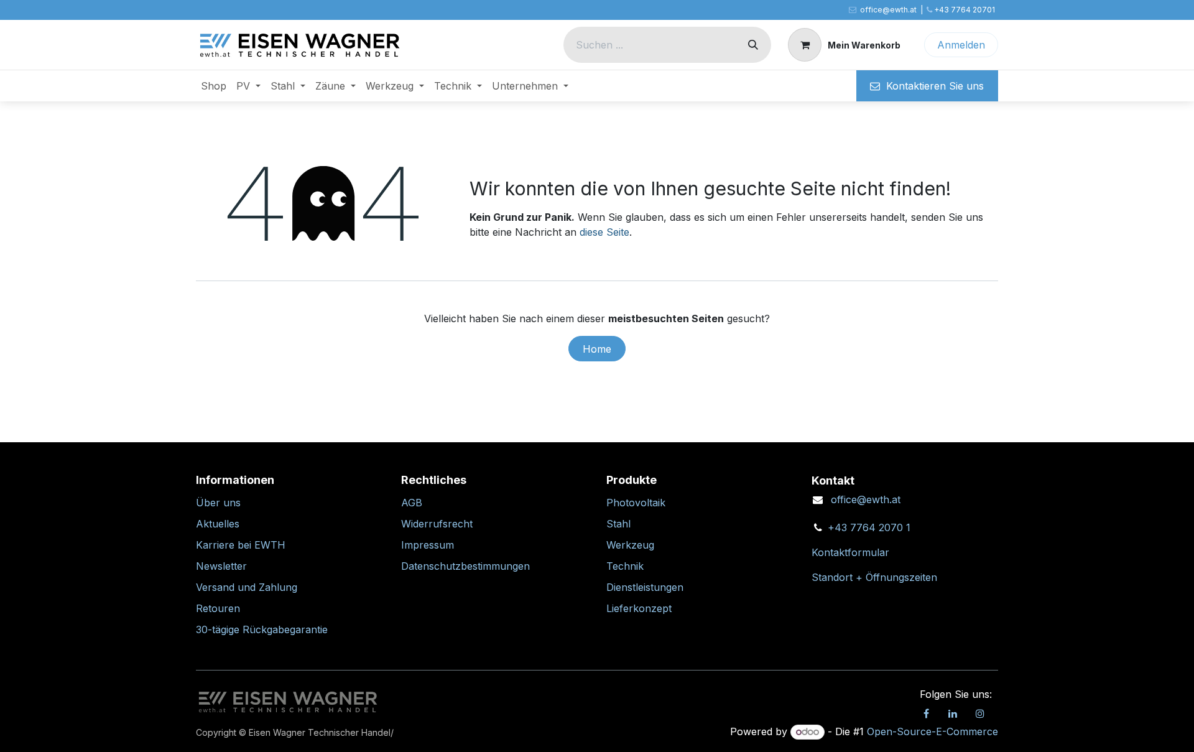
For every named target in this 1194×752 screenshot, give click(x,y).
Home (597, 349)
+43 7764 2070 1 (869, 527)
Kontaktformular (850, 552)
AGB (411, 502)
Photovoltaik (635, 502)
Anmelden (961, 45)
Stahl (618, 524)
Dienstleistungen (644, 587)
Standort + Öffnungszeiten (874, 577)
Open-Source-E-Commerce (932, 731)
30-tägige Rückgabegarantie (262, 629)
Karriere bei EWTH (240, 545)
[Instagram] (980, 713)
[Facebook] (926, 713)
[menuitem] (213, 85)
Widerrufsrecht (437, 524)
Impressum (427, 545)
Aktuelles (217, 524)
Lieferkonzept (639, 608)
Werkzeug (630, 545)
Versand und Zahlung (246, 587)
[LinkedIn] (953, 713)
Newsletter (221, 566)
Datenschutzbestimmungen (465, 566)
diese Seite (604, 232)
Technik (625, 566)
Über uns (218, 502)
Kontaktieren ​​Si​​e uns (932, 86)
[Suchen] (753, 45)
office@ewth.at (865, 499)
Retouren (218, 608)
